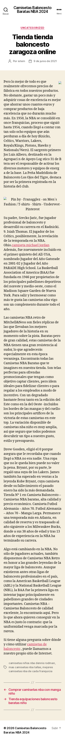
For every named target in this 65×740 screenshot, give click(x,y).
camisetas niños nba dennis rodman (32, 663)
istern (21, 61)
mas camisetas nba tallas (25, 667)
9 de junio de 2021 (45, 61)
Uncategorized (32, 27)
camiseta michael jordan (30, 245)
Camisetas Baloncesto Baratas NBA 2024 (32, 9)
